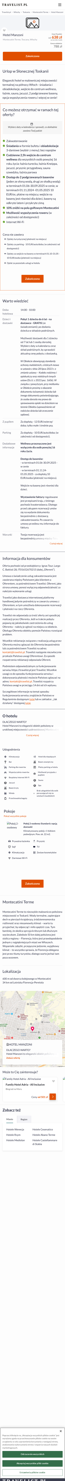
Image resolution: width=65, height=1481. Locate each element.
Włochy (17, 12)
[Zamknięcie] (60, 1431)
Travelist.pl (6, 12)
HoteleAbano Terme (43, 1134)
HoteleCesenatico (42, 1129)
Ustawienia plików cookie (32, 1472)
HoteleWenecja (15, 1129)
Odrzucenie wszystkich (32, 1454)
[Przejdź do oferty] (53, 1097)
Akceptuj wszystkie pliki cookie (32, 1463)
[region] (32, 23)
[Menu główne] (60, 4)
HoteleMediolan (15, 1140)
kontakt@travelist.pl (14, 652)
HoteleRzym (13, 1134)
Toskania (26, 12)
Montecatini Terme (40, 12)
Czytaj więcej (56, 543)
